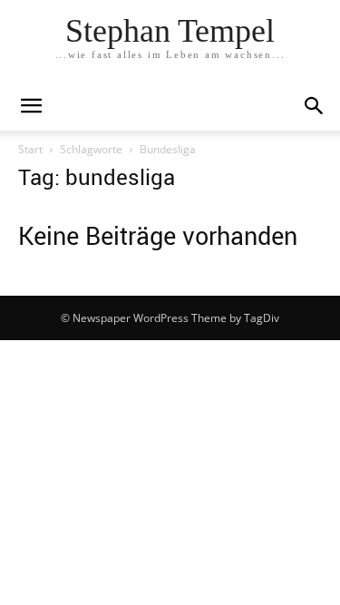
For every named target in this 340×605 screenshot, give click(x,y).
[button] (314, 106)
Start (30, 149)
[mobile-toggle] (31, 106)
